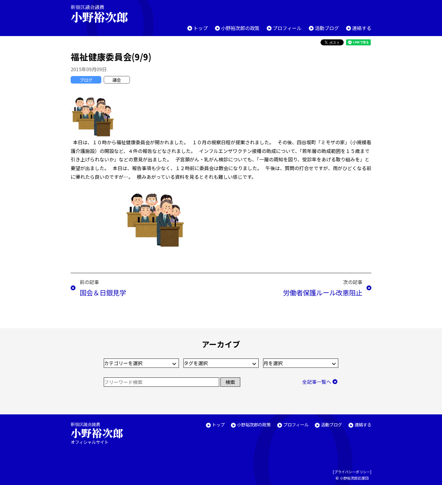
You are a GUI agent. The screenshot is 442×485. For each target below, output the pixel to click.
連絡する (361, 28)
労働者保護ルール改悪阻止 (322, 292)
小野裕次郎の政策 (240, 28)
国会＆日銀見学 (103, 292)
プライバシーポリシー (352, 471)
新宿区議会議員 (99, 14)
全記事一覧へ (316, 381)
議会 (116, 80)
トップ (200, 28)
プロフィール (287, 28)
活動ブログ (327, 28)
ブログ (86, 80)
